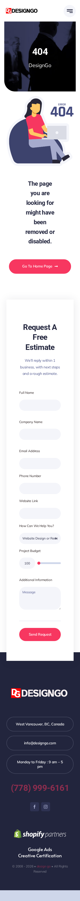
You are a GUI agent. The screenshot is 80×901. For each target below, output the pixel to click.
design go (44, 866)
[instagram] (45, 806)
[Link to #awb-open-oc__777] (70, 11)
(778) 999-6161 (40, 788)
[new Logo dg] (22, 8)
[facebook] (34, 806)
